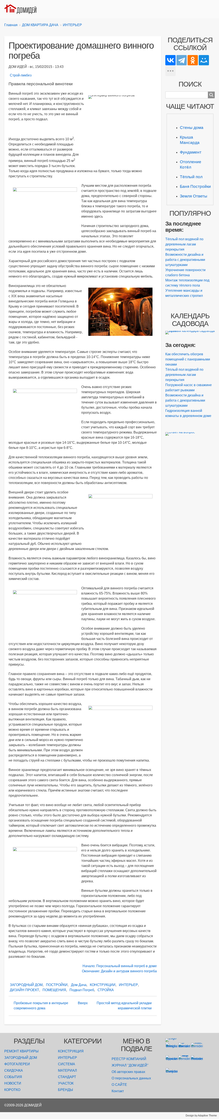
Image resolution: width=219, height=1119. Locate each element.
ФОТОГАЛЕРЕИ (17, 1064)
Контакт (118, 1091)
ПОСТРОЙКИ (57, 985)
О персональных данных (131, 1078)
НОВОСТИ (12, 1083)
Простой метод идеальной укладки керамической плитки (124, 1005)
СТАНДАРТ (67, 1077)
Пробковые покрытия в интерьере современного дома (41, 1005)
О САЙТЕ (119, 1084)
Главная (11, 25)
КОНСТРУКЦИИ (102, 985)
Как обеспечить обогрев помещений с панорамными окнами (187, 359)
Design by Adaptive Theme (201, 1115)
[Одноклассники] (193, 60)
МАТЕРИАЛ (67, 1070)
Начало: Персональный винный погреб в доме (120, 966)
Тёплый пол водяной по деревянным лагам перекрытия (184, 244)
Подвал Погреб (82, 990)
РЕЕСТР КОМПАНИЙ (129, 1059)
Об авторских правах (128, 1072)
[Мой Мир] (204, 60)
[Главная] (22, 9)
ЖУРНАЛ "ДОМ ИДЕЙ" (130, 1065)
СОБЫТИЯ (13, 1077)
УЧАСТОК (66, 1083)
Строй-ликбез (20, 75)
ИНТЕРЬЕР (72, 25)
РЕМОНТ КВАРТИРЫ (21, 1051)
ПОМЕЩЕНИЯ (54, 990)
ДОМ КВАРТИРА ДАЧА (40, 25)
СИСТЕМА (66, 1064)
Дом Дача (78, 985)
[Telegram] (181, 60)
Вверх (83, 1003)
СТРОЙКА (106, 990)
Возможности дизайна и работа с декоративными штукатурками (185, 260)
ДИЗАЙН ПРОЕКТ (24, 990)
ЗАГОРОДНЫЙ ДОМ (26, 985)
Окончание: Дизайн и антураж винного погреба (119, 971)
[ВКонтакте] (170, 60)
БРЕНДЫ (65, 1090)
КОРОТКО (12, 1090)
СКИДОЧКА (13, 1070)
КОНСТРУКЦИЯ (71, 1051)
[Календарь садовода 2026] (190, 332)
